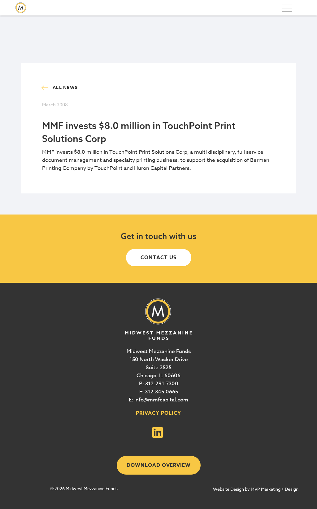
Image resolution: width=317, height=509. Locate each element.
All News (65, 87)
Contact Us (158, 257)
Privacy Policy (158, 413)
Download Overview (159, 465)
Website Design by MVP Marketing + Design (255, 489)
